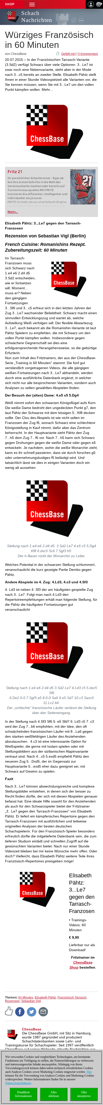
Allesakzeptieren (83, 1094)
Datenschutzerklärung (18, 1083)
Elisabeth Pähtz (45, 997)
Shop (9, 4)
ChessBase (31, 1029)
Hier (89, 1072)
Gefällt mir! (68, 54)
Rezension (12, 1001)
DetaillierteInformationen (23, 1094)
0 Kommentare (88, 54)
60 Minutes (25, 997)
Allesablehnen (53, 1094)
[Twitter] (31, 1011)
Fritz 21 (15, 171)
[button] (32, 4)
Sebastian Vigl (31, 1001)
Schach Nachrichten (36, 16)
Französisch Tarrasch (72, 997)
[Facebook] (20, 1011)
